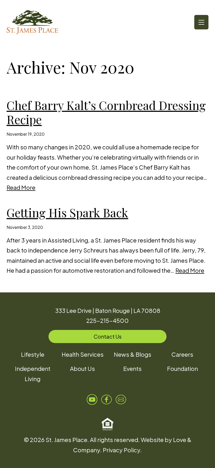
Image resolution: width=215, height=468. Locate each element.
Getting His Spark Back (67, 212)
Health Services (83, 354)
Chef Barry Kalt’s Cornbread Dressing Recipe (106, 112)
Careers (182, 354)
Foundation (182, 368)
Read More (21, 187)
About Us (82, 368)
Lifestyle (32, 354)
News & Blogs (132, 354)
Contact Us (108, 336)
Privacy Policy (121, 450)
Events (132, 368)
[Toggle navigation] (201, 22)
